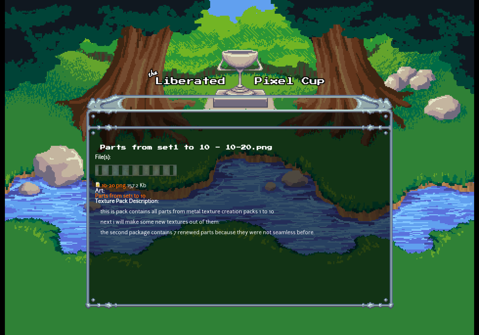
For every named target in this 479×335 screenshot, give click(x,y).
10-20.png (114, 186)
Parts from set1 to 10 (120, 196)
